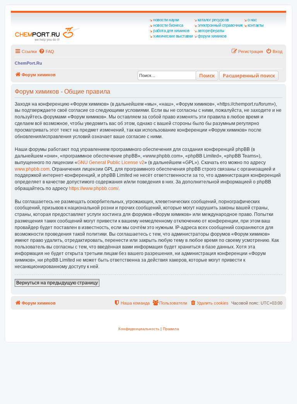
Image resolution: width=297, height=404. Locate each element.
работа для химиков (171, 30)
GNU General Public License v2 (110, 162)
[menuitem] (46, 51)
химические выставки (173, 36)
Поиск (207, 75)
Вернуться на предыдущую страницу (57, 283)
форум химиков (212, 36)
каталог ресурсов (213, 19)
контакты (256, 25)
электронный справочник (220, 25)
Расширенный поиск (249, 75)
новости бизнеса (168, 25)
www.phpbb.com (32, 169)
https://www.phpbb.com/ (93, 188)
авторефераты (211, 30)
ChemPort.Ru (28, 63)
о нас (252, 19)
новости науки (166, 19)
